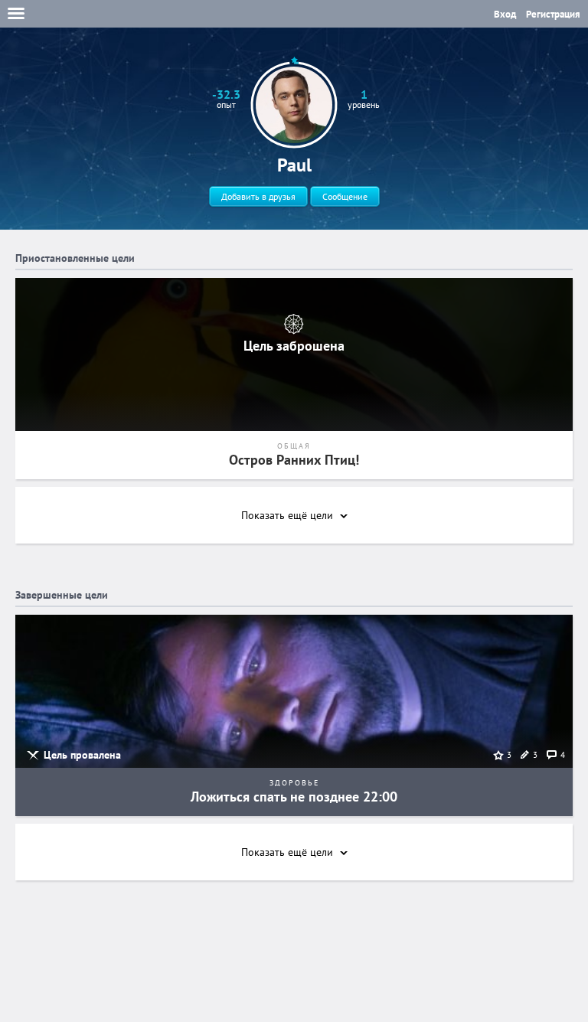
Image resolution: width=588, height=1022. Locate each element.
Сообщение (345, 196)
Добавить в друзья (258, 196)
